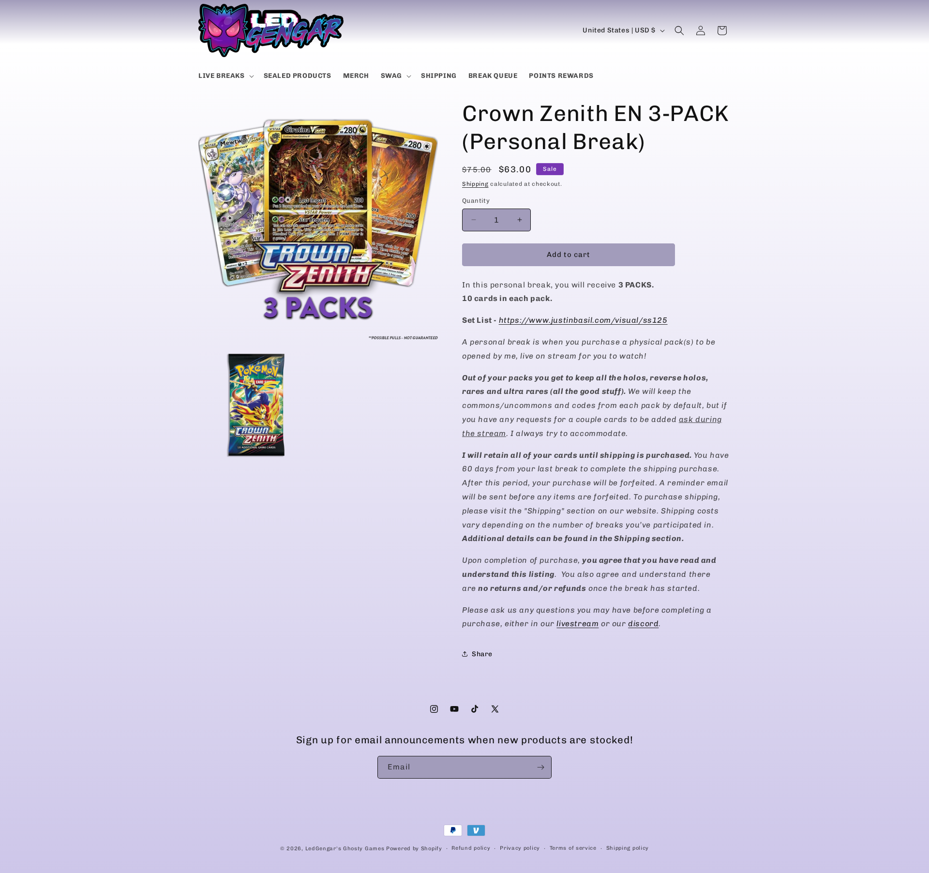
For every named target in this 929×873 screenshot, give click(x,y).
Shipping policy (627, 848)
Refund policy (470, 848)
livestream (577, 623)
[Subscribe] (540, 767)
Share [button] (482, 654)
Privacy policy (520, 848)
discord (643, 623)
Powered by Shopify (414, 848)
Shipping (475, 184)
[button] (225, 76)
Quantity (476, 200)
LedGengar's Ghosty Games (345, 848)
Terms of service (573, 848)
